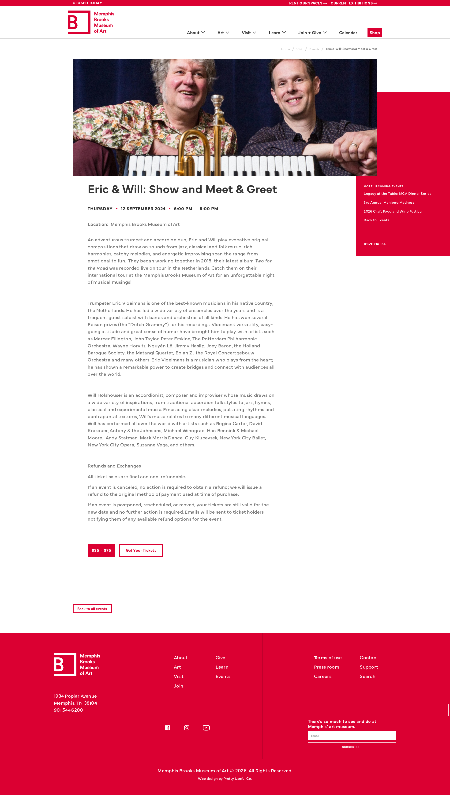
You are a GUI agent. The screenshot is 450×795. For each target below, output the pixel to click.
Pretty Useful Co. (238, 778)
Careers (322, 676)
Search (367, 676)
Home (285, 49)
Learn (222, 666)
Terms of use (328, 657)
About (181, 657)
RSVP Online (375, 243)
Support (369, 666)
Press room (326, 666)
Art (177, 666)
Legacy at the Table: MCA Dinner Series (397, 193)
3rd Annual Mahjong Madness (389, 202)
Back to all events (92, 608)
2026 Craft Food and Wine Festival (393, 211)
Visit (299, 49)
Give (220, 657)
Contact (369, 657)
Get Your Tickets (141, 550)
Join (178, 685)
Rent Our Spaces (305, 2)
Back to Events (376, 219)
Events (314, 49)
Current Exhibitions (352, 2)
